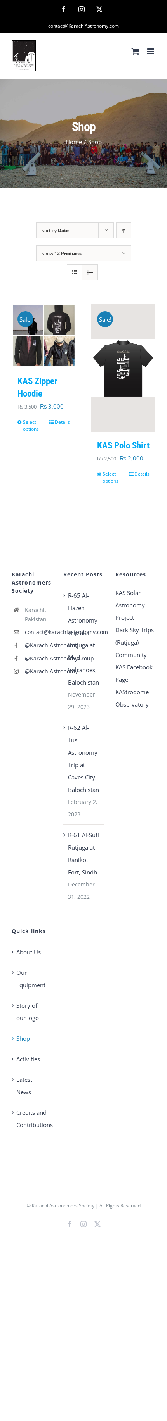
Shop (23, 1038)
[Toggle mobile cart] (135, 51)
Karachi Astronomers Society (63, 1205)
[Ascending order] (123, 230)
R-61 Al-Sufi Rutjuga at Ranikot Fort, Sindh (83, 853)
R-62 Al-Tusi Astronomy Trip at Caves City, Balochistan (83, 758)
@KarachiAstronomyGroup (38, 658)
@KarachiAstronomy (38, 645)
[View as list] (89, 272)
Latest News (24, 1086)
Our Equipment (30, 979)
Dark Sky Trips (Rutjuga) (134, 636)
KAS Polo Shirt (123, 445)
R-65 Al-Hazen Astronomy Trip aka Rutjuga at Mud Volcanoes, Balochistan (83, 639)
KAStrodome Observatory (132, 698)
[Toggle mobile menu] (151, 51)
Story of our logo (27, 1012)
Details (62, 422)
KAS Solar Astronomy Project (130, 605)
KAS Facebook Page (134, 673)
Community (131, 655)
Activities (28, 1059)
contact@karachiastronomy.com (38, 632)
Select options (31, 425)
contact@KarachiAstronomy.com (83, 25)
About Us (28, 952)
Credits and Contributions (32, 1119)
